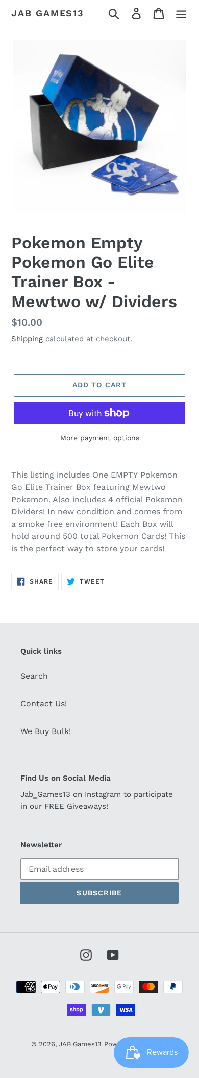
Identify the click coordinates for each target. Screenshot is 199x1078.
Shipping (27, 338)
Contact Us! (43, 703)
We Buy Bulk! (45, 731)
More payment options (99, 438)
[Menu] (181, 13)
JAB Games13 (47, 13)
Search (34, 676)
